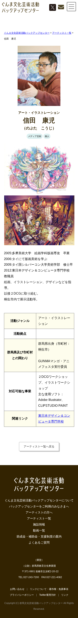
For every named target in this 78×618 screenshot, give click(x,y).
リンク (64, 595)
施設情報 (39, 524)
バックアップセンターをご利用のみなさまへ (39, 506)
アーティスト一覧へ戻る (39, 446)
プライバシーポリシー (22, 595)
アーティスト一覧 (39, 518)
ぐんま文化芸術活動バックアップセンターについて (39, 500)
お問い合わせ (17, 589)
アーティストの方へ (39, 512)
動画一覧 (39, 530)
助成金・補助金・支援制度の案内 (39, 536)
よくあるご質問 (39, 542)
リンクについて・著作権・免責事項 (49, 589)
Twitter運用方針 (47, 595)
